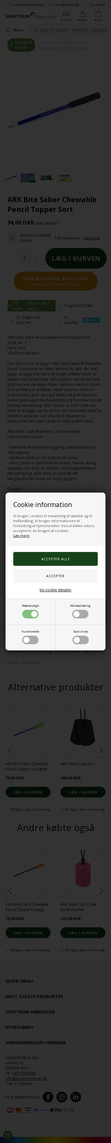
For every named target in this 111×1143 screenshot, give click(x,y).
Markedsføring (80, 606)
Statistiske (80, 631)
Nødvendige (30, 606)
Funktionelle (30, 631)
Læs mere (21, 535)
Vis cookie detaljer (55, 590)
